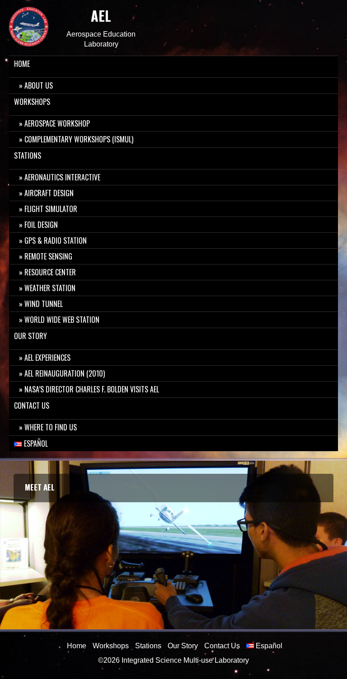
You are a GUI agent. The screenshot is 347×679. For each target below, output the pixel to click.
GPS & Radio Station (55, 240)
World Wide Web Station (61, 319)
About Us (38, 85)
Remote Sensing (48, 256)
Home (22, 63)
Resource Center (50, 272)
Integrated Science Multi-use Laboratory (185, 660)
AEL (101, 15)
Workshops (32, 101)
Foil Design (41, 224)
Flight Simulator (50, 208)
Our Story (30, 335)
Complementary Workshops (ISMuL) (78, 139)
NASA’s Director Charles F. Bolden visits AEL (91, 389)
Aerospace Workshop (57, 123)
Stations (27, 155)
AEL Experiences (47, 357)
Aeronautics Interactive (62, 177)
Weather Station (49, 288)
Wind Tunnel (43, 303)
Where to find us (50, 427)
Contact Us (31, 405)
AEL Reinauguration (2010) (64, 373)
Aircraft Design (49, 193)
